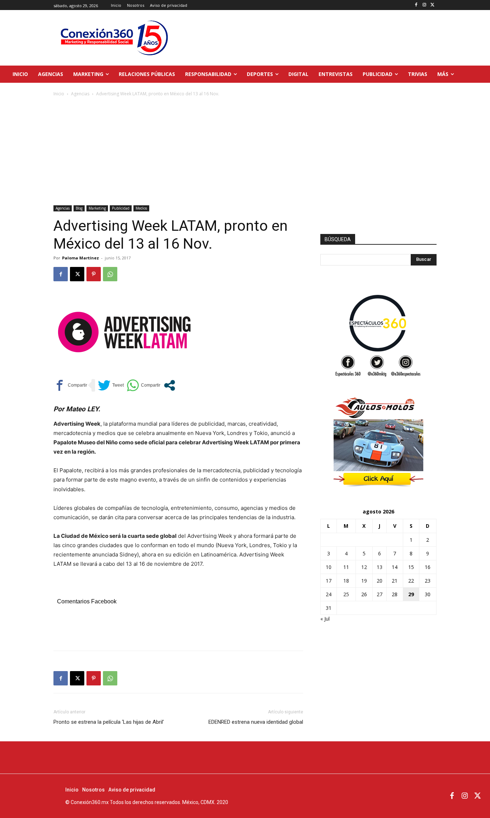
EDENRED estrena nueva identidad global (255, 722)
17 (328, 580)
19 (364, 580)
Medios (141, 208)
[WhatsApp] (110, 274)
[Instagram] (424, 5)
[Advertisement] (245, 151)
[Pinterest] (93, 274)
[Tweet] (111, 385)
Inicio (58, 94)
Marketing (97, 208)
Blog (79, 208)
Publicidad (120, 208)
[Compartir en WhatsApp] (143, 385)
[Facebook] (416, 5)
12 (364, 567)
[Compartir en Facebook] (70, 385)
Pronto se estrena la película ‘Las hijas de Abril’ (108, 722)
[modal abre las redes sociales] (169, 385)
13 (379, 567)
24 (328, 594)
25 (346, 594)
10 (328, 567)
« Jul (325, 618)
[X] (432, 5)
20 (379, 580)
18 (346, 580)
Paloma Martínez (80, 257)
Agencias (80, 94)
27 (379, 594)
